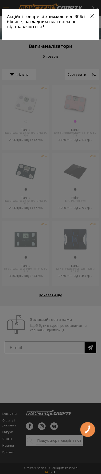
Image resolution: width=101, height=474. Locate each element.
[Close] (92, 16)
